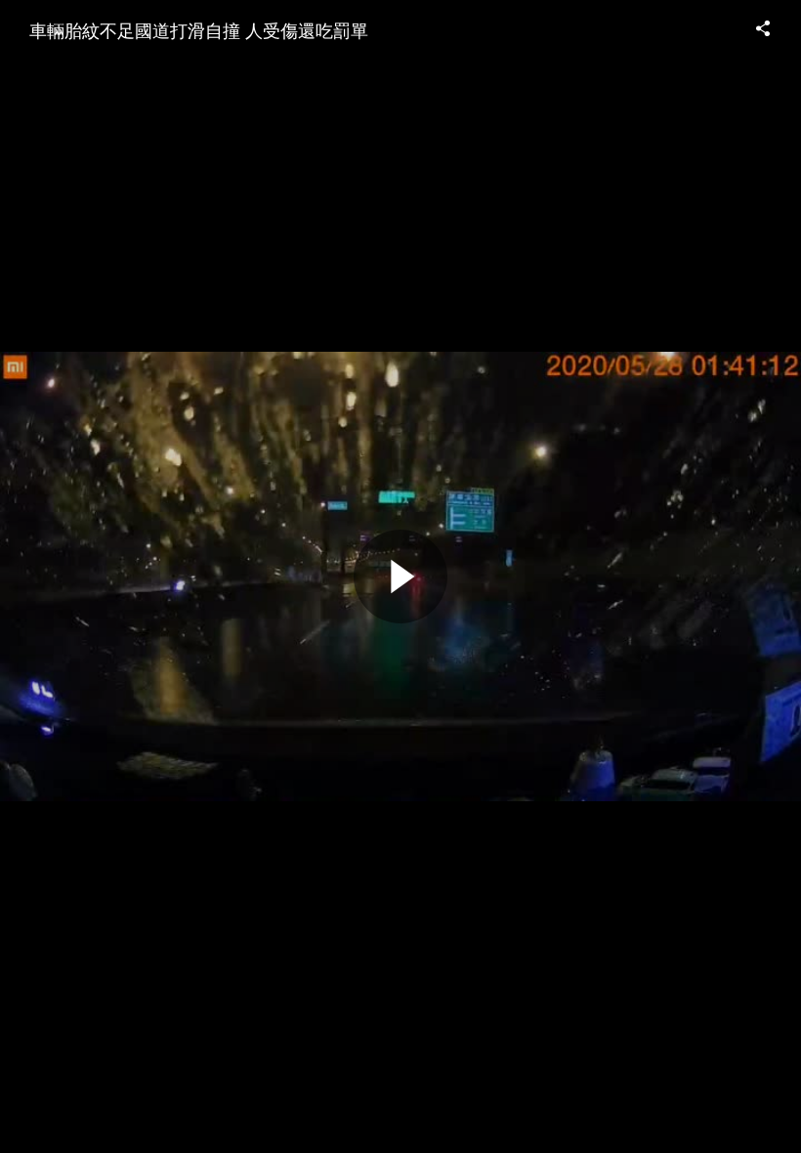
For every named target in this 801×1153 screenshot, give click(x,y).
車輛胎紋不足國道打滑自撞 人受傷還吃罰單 (198, 29)
